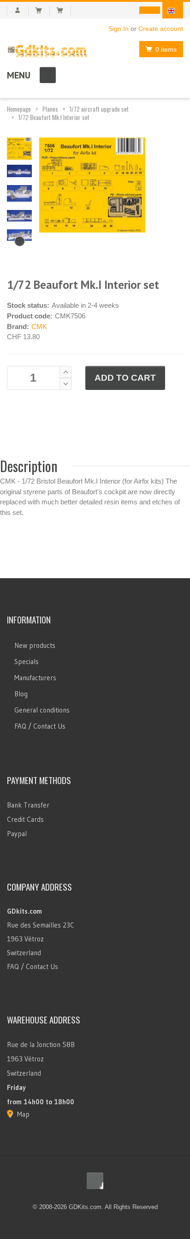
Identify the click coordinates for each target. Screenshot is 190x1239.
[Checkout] (64, 10)
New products (34, 645)
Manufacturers (35, 677)
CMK (39, 326)
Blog (21, 693)
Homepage (19, 109)
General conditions (42, 710)
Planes (50, 109)
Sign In (118, 28)
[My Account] (18, 10)
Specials (26, 661)
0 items (166, 49)
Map (23, 1114)
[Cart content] (43, 10)
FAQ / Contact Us (39, 726)
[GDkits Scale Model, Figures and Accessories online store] (47, 49)
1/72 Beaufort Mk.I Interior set (53, 117)
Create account (160, 28)
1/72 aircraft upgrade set (99, 109)
